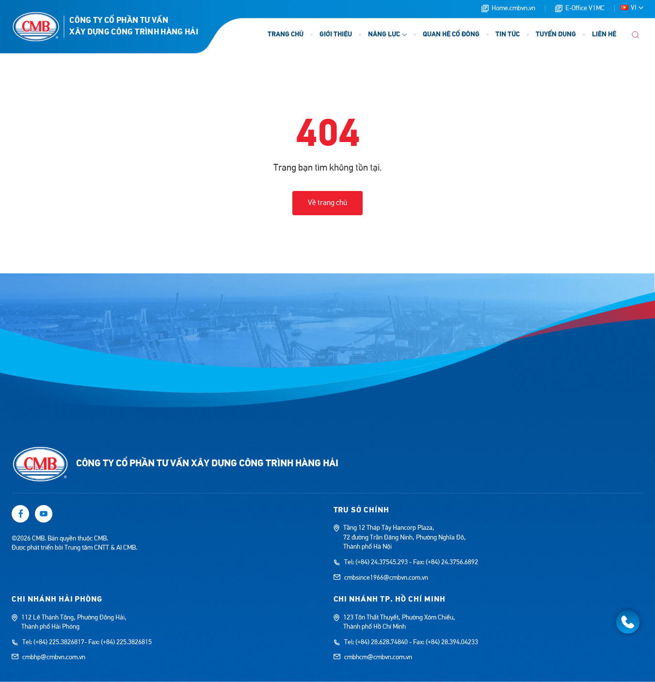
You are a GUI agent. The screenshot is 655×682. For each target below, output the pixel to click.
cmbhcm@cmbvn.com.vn (378, 657)
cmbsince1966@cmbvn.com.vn (386, 577)
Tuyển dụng (556, 35)
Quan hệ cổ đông (451, 35)
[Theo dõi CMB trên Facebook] (20, 514)
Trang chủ (286, 35)
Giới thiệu (336, 35)
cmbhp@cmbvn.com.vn (53, 657)
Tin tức (507, 35)
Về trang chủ (327, 202)
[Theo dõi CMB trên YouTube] (43, 514)
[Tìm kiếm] (635, 35)
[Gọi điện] (627, 622)
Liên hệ (604, 35)
